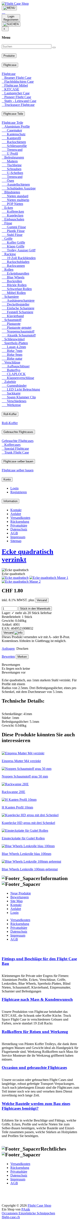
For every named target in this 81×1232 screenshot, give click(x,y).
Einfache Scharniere (18, 308)
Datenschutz (18, 529)
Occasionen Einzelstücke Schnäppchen (28, 1213)
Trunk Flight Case (15, 452)
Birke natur (12, 358)
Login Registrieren (10, 18)
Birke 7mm (12, 351)
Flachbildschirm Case (18, 81)
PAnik (25, 1209)
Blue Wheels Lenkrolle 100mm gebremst (30, 869)
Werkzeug (11, 405)
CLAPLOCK (14, 374)
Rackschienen (14, 142)
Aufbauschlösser (16, 366)
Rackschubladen (15, 262)
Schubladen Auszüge (19, 188)
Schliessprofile (14, 146)
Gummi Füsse (14, 227)
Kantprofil (11, 138)
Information (10, 501)
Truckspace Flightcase (18, 105)
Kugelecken (12, 215)
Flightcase (9, 65)
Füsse (7, 223)
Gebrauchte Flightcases (18, 432)
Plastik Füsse (13, 231)
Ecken (7, 207)
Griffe (7, 238)
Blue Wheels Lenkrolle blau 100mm (26, 854)
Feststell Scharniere (17, 312)
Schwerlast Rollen (17, 289)
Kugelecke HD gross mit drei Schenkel (28, 823)
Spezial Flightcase (15, 448)
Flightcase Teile (13, 113)
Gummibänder (14, 385)
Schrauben (11, 169)
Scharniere (10, 296)
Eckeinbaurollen (15, 273)
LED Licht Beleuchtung (21, 389)
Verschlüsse (11, 362)
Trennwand (12, 149)
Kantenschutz (13, 134)
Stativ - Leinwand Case (19, 101)
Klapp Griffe (13, 246)
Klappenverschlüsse (18, 378)
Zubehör (9, 382)
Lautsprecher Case (16, 93)
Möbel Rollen (14, 293)
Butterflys (11, 370)
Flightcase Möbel (15, 85)
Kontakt (15, 510)
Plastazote (11, 324)
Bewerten (8, 656)
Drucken (22, 648)
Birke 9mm (12, 354)
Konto (7, 479)
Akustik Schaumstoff (19, 335)
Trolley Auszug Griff (18, 250)
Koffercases (11, 444)
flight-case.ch (11, 1217)
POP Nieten (12, 204)
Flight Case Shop (39, 1205)
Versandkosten (20, 518)
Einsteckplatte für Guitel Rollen (23, 838)
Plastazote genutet (16, 327)
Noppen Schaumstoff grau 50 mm (25, 776)
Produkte (9, 55)
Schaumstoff (11, 320)
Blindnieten (11, 192)
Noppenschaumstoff (18, 331)
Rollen (7, 269)
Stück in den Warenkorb (35, 608)
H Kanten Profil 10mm (17, 807)
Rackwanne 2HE (13, 792)
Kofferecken (13, 211)
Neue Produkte (20, 893)
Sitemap (15, 541)
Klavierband (13, 316)
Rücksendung (19, 521)
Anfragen (8, 648)
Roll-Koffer (10, 414)
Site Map (16, 901)
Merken (22, 656)
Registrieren (18, 492)
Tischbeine (12, 165)
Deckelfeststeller (15, 304)
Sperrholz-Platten (15, 343)
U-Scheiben (12, 173)
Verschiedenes (14, 401)
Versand (42, 600)
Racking (9, 254)
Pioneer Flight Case (16, 97)
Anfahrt (15, 514)
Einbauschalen (13, 219)
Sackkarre (11, 393)
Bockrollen (12, 281)
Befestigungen (13, 157)
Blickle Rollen (14, 285)
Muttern (10, 161)
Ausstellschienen (16, 184)
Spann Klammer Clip (19, 397)
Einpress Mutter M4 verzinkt (21, 761)
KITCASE (10, 89)
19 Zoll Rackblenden (19, 258)
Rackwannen (13, 265)
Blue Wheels (13, 277)
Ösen (8, 180)
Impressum (17, 537)
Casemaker (12, 130)
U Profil (10, 153)
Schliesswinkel (13, 339)
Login (14, 488)
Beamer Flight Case (16, 77)
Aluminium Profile (16, 126)
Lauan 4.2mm (14, 347)
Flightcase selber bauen (18, 461)
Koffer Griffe (13, 242)
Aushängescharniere (18, 300)
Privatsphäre (18, 525)
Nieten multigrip (15, 200)
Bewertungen (19, 897)
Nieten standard (15, 196)
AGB (14, 533)
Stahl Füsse (12, 235)
